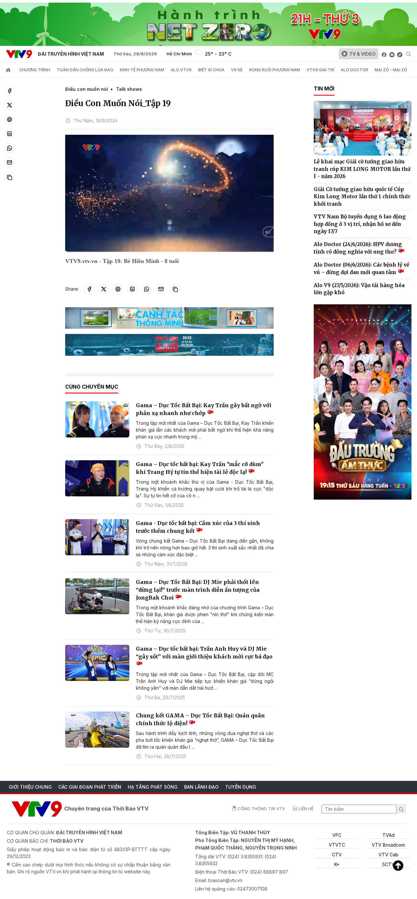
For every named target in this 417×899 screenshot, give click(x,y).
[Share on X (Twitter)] (9, 105)
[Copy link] (9, 177)
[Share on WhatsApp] (9, 148)
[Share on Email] (9, 162)
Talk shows (129, 89)
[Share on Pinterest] (9, 119)
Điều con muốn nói (86, 89)
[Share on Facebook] (9, 91)
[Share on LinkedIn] (9, 134)
